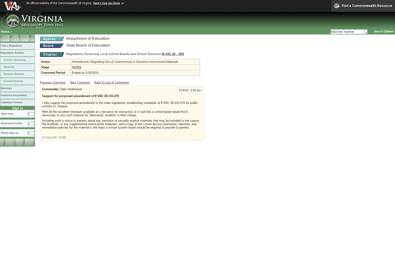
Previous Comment (52, 82)
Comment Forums (12, 102)
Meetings (6, 88)
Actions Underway (15, 59)
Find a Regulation (11, 45)
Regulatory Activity (12, 52)
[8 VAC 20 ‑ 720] (173, 54)
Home (5, 31)
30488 (62, 137)
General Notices (13, 81)
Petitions (9, 67)
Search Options (384, 31)
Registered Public (11, 123)
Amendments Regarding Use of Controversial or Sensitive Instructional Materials (125, 61)
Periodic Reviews (14, 74)
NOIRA (76, 67)
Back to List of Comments (111, 82)
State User (7, 113)
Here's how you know (106, 3)
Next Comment (80, 82)
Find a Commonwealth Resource (367, 6)
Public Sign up (10, 132)
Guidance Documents (14, 95)
